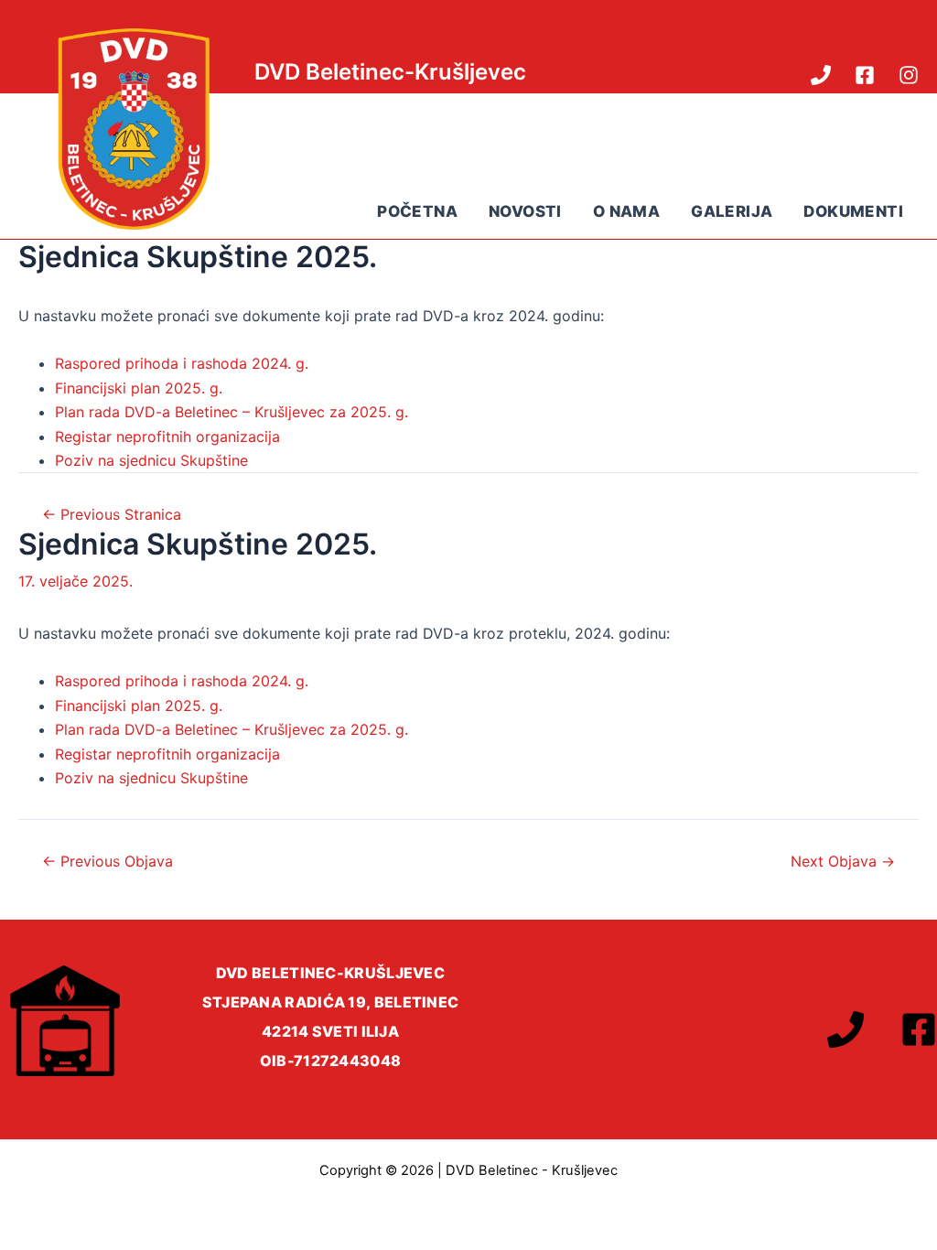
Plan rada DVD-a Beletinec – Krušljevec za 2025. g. (231, 412)
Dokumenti (853, 211)
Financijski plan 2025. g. (138, 388)
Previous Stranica (111, 514)
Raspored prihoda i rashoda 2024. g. (181, 363)
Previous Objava (107, 861)
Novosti (525, 211)
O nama (626, 211)
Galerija (731, 211)
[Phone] (821, 75)
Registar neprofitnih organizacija (167, 436)
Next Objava (843, 861)
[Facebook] (865, 75)
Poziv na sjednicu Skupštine (151, 460)
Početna (417, 211)
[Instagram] (909, 75)
